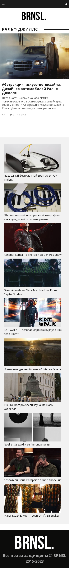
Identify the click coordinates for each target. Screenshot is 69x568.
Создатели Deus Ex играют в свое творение (32, 480)
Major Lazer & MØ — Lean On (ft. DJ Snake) (31, 515)
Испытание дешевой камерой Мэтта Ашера (32, 369)
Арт (4, 114)
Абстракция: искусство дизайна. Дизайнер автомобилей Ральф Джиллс (31, 88)
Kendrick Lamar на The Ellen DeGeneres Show (33, 254)
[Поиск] (66, 4)
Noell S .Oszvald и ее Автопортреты (27, 444)
